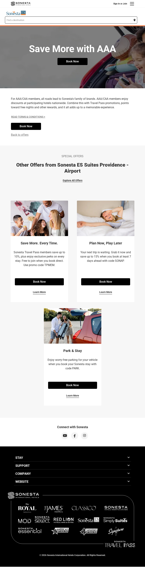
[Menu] (132, 3)
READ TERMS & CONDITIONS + (28, 116)
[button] (71, 20)
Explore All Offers (72, 180)
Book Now (72, 61)
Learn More (39, 292)
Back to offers (19, 134)
